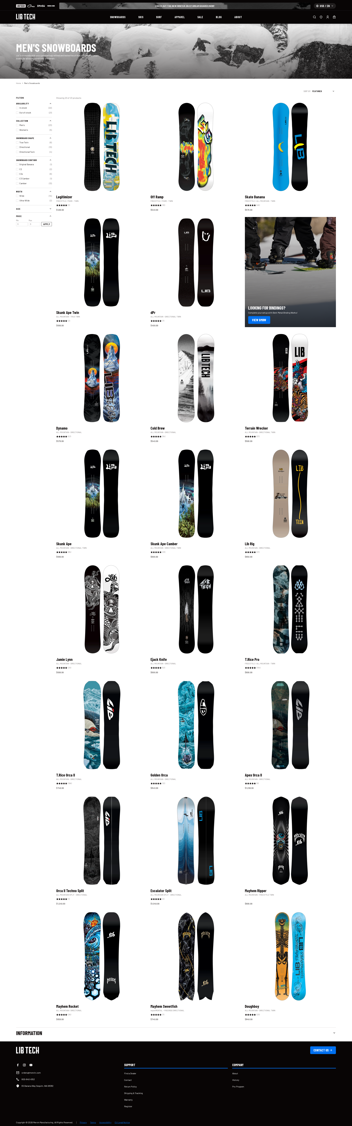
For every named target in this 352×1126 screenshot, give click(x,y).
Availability (22, 103)
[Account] (327, 17)
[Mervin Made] (51, 6)
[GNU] (31, 6)
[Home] (25, 16)
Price (19, 216)
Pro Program (238, 1086)
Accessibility (105, 1122)
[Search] (314, 17)
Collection (22, 120)
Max (30, 222)
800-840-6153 (28, 1079)
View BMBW (259, 320)
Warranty (128, 1099)
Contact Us (321, 1050)
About (235, 1073)
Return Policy (130, 1086)
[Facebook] (17, 1065)
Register (128, 1106)
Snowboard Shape (25, 138)
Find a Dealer (130, 1073)
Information (29, 1033)
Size (18, 208)
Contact (128, 1080)
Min (17, 222)
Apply (46, 224)
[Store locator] (321, 17)
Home (18, 83)
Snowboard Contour (26, 160)
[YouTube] (31, 1065)
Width (19, 191)
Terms (93, 1122)
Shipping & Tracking (133, 1093)
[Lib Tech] (21, 6)
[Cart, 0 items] (334, 17)
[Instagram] (24, 1065)
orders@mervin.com (31, 1072)
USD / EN (325, 6)
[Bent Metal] (41, 6)
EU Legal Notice (122, 1122)
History (235, 1080)
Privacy (83, 1122)
